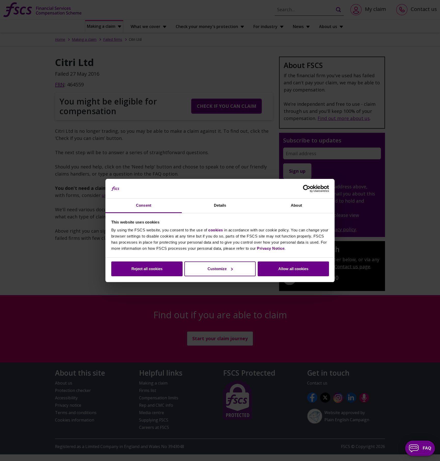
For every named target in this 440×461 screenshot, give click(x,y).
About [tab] (296, 205)
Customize (217, 269)
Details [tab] (220, 205)
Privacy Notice (270, 248)
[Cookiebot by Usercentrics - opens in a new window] (306, 188)
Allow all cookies (293, 269)
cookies (215, 230)
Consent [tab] (143, 205)
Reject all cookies (146, 269)
